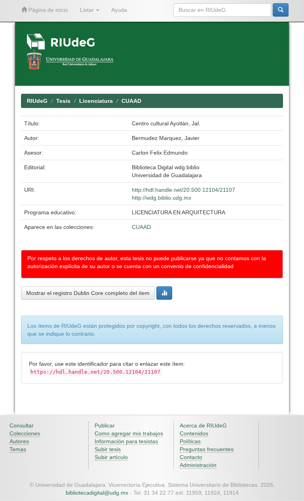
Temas (18, 449)
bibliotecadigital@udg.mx (97, 493)
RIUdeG (37, 101)
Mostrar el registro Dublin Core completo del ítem (88, 293)
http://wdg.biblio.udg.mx (161, 198)
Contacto (191, 457)
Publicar (105, 425)
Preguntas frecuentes (207, 449)
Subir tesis (108, 449)
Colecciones (25, 433)
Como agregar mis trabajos (129, 433)
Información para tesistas (126, 441)
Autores (19, 441)
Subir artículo (111, 457)
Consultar (22, 425)
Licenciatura (96, 101)
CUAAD (131, 101)
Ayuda (119, 10)
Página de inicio (47, 10)
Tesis (63, 101)
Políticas (190, 441)
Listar (87, 10)
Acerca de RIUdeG (203, 425)
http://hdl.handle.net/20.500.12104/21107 (183, 190)
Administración (198, 465)
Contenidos (194, 433)
